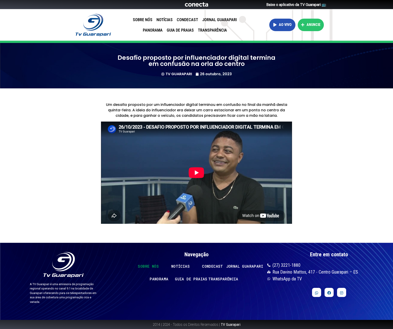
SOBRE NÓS (142, 19)
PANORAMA (153, 30)
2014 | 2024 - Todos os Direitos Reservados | (196, 324)
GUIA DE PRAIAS (180, 30)
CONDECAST (187, 19)
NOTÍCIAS (164, 19)
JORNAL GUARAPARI (219, 19)
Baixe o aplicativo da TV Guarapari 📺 (296, 4)
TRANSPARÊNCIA (212, 30)
